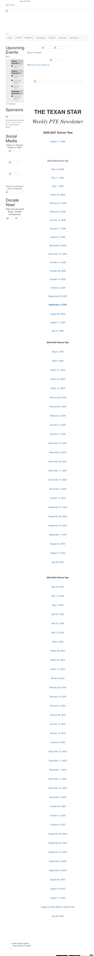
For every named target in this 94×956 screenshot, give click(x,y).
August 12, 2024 (57, 552)
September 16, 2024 (57, 525)
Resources (63, 37)
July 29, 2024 (58, 561)
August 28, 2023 (57, 879)
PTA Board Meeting (16, 87)
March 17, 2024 (58, 668)
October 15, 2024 (58, 497)
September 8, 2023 (58, 861)
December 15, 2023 (58, 751)
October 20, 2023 (58, 806)
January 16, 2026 (58, 219)
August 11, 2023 (57, 897)
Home (10, 37)
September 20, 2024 (57, 516)
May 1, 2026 (58, 186)
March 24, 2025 (58, 378)
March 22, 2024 (58, 659)
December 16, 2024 (58, 443)
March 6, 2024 (57, 678)
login (7, 5)
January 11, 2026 (58, 228)
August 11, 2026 (57, 141)
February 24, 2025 (57, 406)
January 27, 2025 (58, 433)
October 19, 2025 (58, 279)
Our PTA (18, 37)
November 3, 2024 (57, 488)
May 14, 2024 (57, 595)
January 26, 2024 (58, 714)
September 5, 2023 (58, 870)
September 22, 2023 (57, 842)
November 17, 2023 (58, 778)
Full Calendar (10, 104)
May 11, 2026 (57, 177)
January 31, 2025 (58, 424)
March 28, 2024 (58, 650)
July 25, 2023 (58, 915)
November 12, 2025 (58, 253)
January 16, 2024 (58, 733)
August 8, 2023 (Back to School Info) (58, 906)
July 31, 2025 (58, 330)
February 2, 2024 (58, 705)
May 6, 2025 (58, 351)
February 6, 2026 (58, 211)
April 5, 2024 (58, 641)
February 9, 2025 (58, 415)
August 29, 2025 (57, 313)
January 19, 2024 (58, 723)
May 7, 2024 (58, 604)
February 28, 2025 (57, 397)
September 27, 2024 (57, 507)
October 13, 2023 (58, 815)
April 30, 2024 (57, 614)
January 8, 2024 (57, 742)
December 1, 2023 (57, 769)
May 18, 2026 (57, 169)
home (13, 5)
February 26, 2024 (57, 687)
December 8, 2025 (57, 245)
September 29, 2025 (57, 296)
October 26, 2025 (58, 270)
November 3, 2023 (57, 797)
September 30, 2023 (57, 833)
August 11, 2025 (57, 322)
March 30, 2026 (58, 194)
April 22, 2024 (57, 623)
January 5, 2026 (57, 236)
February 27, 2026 (57, 202)
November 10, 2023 (58, 787)
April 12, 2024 (57, 632)
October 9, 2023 (57, 824)
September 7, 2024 (58, 534)
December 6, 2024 (57, 452)
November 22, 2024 (58, 461)
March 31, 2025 (58, 369)
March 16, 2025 (58, 388)
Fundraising (40, 37)
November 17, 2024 (58, 470)
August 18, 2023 (57, 888)
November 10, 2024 (58, 479)
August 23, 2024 (57, 543)
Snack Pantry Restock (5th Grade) (17, 81)
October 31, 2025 (58, 262)
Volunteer (51, 37)
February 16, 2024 (57, 696)
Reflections (29, 37)
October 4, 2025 (57, 287)
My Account (74, 37)
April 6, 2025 (58, 360)
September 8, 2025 (58, 304)
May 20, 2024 (57, 586)
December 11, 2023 (58, 760)
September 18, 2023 (57, 851)
